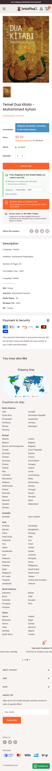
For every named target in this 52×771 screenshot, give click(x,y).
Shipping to (9, 190)
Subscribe (12, 720)
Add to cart (26, 166)
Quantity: (7, 156)
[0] (47, 8)
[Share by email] (47, 231)
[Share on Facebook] (31, 231)
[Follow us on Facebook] (5, 742)
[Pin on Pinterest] (37, 231)
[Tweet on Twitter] (42, 231)
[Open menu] (4, 9)
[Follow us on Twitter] (10, 742)
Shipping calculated (23, 140)
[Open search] (35, 8)
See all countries (11, 194)
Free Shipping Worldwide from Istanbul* (26, 2)
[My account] (41, 8)
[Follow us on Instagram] (15, 742)
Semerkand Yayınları (13, 116)
